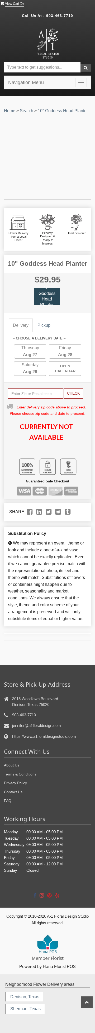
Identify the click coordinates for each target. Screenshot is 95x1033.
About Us (11, 765)
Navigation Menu (26, 82)
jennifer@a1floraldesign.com (36, 725)
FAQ (7, 801)
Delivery (20, 325)
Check (73, 393)
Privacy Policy (15, 783)
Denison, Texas (24, 997)
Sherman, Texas (25, 1008)
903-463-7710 (59, 16)
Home (9, 110)
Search (26, 110)
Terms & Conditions (20, 774)
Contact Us (13, 792)
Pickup (43, 325)
